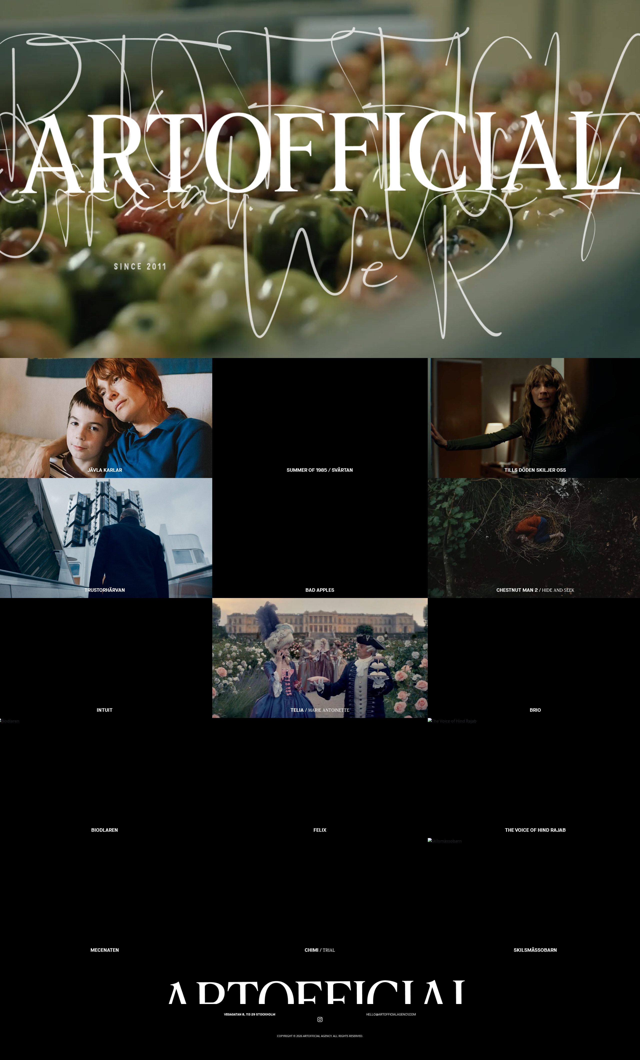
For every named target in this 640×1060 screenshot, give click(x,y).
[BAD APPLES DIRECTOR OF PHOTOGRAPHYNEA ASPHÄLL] (320, 497)
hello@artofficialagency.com (391, 1014)
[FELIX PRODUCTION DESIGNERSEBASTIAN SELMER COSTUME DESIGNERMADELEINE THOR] (320, 737)
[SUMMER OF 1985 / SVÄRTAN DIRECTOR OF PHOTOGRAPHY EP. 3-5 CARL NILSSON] (320, 377)
